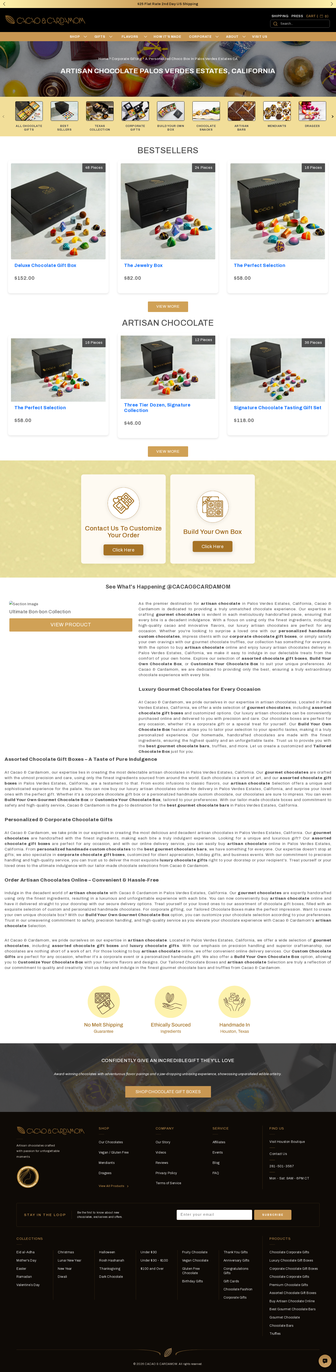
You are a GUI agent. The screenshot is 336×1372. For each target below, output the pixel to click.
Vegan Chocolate (195, 1260)
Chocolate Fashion (238, 1289)
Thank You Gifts (236, 1252)
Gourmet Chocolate (284, 1317)
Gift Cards (231, 1281)
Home (103, 59)
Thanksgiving (109, 1268)
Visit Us (259, 36)
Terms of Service (168, 1183)
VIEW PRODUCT (71, 624)
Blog (216, 1163)
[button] (332, 4)
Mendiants (107, 1163)
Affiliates (219, 1142)
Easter (21, 1268)
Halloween (107, 1252)
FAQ (216, 1173)
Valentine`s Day (28, 1285)
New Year (65, 1268)
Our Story (163, 1142)
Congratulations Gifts (236, 1271)
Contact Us (278, 1154)
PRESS (297, 16)
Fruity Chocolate (195, 1252)
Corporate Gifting (127, 59)
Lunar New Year (69, 1260)
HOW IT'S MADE (167, 36)
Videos (161, 1152)
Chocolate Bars (281, 1325)
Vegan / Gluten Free (113, 1152)
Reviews (162, 1163)
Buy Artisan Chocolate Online (292, 1301)
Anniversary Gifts (236, 1260)
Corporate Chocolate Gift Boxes (293, 1268)
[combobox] (300, 24)
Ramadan (24, 1276)
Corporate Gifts (235, 1297)
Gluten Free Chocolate (191, 1271)
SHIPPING (280, 16)
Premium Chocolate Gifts (288, 1285)
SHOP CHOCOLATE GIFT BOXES (168, 1092)
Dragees (105, 1173)
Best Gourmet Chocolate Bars (292, 1309)
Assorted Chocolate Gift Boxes (292, 1293)
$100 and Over (152, 1268)
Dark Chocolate (111, 1276)
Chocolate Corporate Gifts (289, 1252)
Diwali (62, 1276)
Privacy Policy (166, 1173)
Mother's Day (26, 1260)
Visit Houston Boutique (287, 1141)
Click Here (123, 549)
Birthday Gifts (192, 1281)
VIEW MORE (167, 306)
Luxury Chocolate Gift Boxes (291, 1260)
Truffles (275, 1333)
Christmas (66, 1252)
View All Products (111, 1186)
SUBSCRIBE (272, 1214)
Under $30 (149, 1252)
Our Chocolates (111, 1142)
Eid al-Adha (25, 1252)
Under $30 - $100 (154, 1260)
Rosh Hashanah (111, 1260)
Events (218, 1152)
